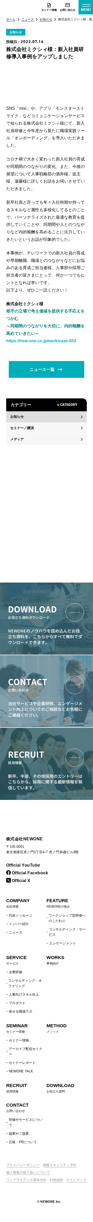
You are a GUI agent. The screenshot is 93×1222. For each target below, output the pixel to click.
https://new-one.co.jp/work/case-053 (41, 341)
